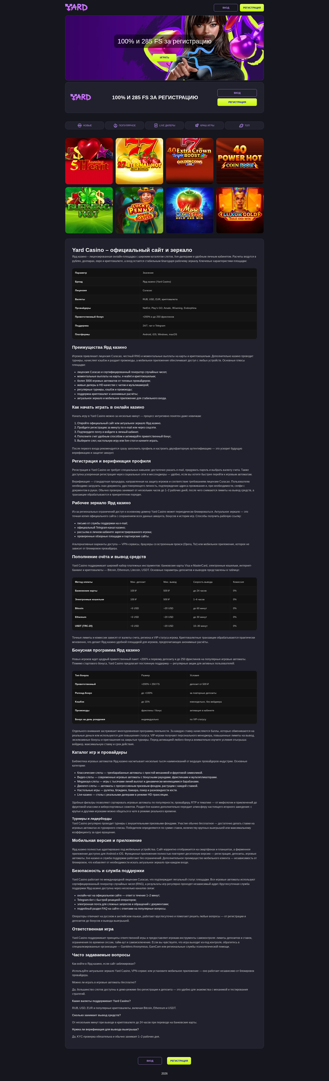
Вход (226, 7)
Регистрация (252, 7)
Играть (164, 57)
